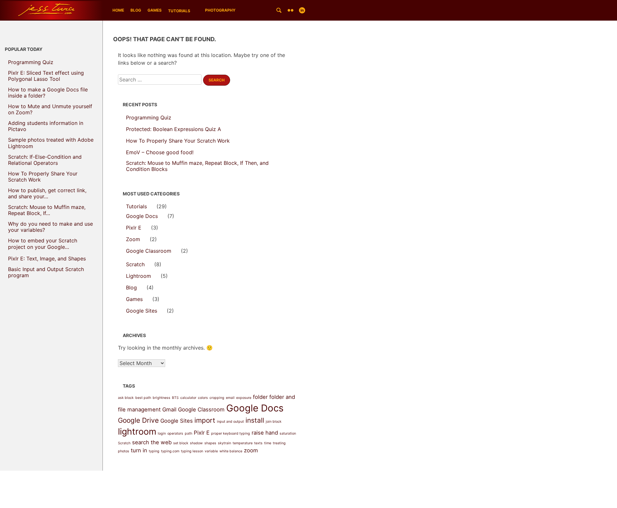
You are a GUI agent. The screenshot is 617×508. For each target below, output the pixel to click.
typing (154, 451)
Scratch (135, 264)
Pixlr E (133, 228)
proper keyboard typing (230, 433)
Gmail (169, 409)
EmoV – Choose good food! (159, 152)
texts (258, 443)
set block (180, 443)
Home (118, 10)
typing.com (170, 451)
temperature (243, 443)
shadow (196, 443)
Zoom (133, 239)
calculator (188, 398)
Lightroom (138, 276)
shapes (210, 443)
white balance (230, 451)
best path (143, 398)
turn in (139, 450)
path (188, 433)
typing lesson (192, 451)
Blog (135, 10)
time (267, 443)
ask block (126, 398)
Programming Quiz (148, 118)
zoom (251, 450)
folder (260, 397)
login (162, 433)
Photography (220, 10)
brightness (161, 398)
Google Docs (142, 216)
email (230, 398)
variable (211, 451)
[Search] (279, 10)
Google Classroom (148, 251)
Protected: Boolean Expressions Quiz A (173, 129)
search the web (152, 442)
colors (203, 398)
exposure (243, 398)
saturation (288, 433)
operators (175, 433)
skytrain (224, 443)
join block (274, 421)
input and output (230, 421)
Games (155, 10)
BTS (175, 398)
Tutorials (179, 10)
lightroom (137, 431)
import (204, 420)
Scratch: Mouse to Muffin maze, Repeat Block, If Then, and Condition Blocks (197, 166)
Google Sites (141, 311)
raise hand (265, 432)
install (255, 420)
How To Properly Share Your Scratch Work (178, 141)
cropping (217, 398)
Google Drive (138, 420)
